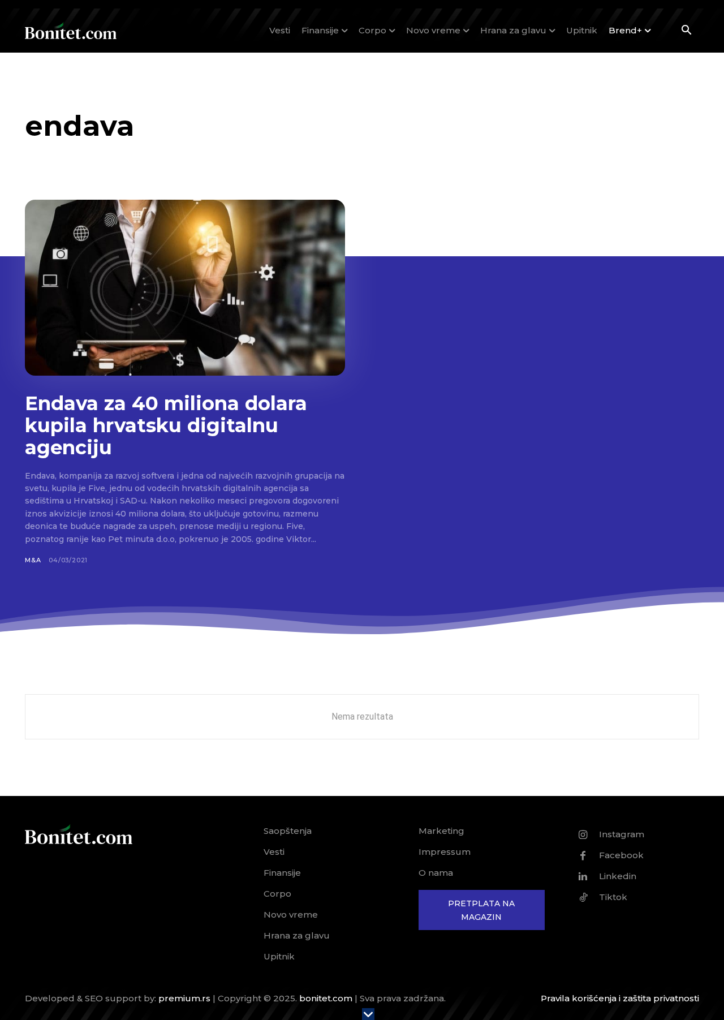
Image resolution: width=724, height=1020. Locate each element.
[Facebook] (583, 855)
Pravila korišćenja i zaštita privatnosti (620, 998)
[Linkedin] (583, 876)
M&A (33, 560)
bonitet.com (325, 998)
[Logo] (71, 30)
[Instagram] (583, 834)
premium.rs (184, 998)
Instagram (621, 834)
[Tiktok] (583, 897)
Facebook (621, 855)
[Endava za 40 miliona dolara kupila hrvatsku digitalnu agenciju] (185, 288)
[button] (686, 31)
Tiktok (613, 897)
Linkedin (617, 876)
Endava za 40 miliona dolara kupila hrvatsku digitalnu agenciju (166, 425)
